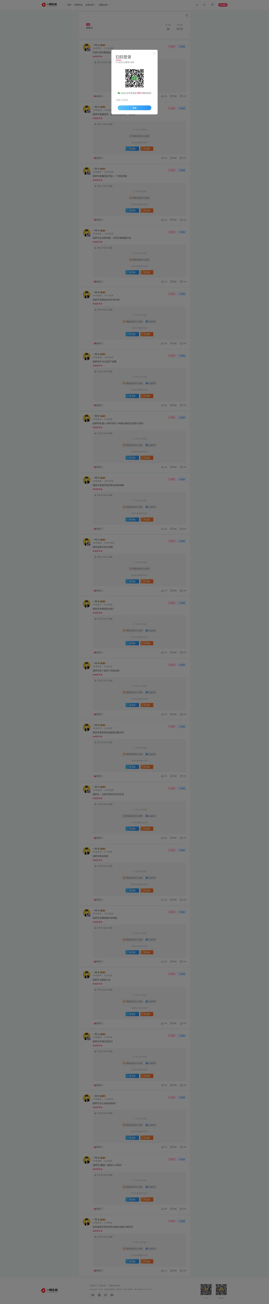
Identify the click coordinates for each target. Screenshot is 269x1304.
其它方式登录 (124, 62)
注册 (132, 62)
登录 (134, 107)
